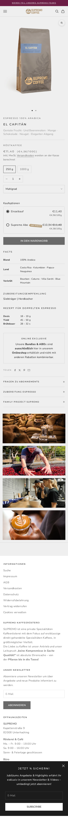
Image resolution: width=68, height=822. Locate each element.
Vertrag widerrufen (15, 606)
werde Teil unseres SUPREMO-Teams (34, 3)
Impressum (10, 576)
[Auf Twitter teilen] (19, 370)
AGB (6, 582)
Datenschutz (11, 594)
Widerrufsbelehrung (16, 600)
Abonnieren (17, 705)
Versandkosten (25, 155)
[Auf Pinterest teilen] (24, 370)
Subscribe (34, 806)
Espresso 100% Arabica (22, 118)
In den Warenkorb (34, 240)
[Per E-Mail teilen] (29, 370)
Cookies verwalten (14, 612)
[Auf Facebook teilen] (15, 370)
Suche (7, 570)
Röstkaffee (12, 145)
